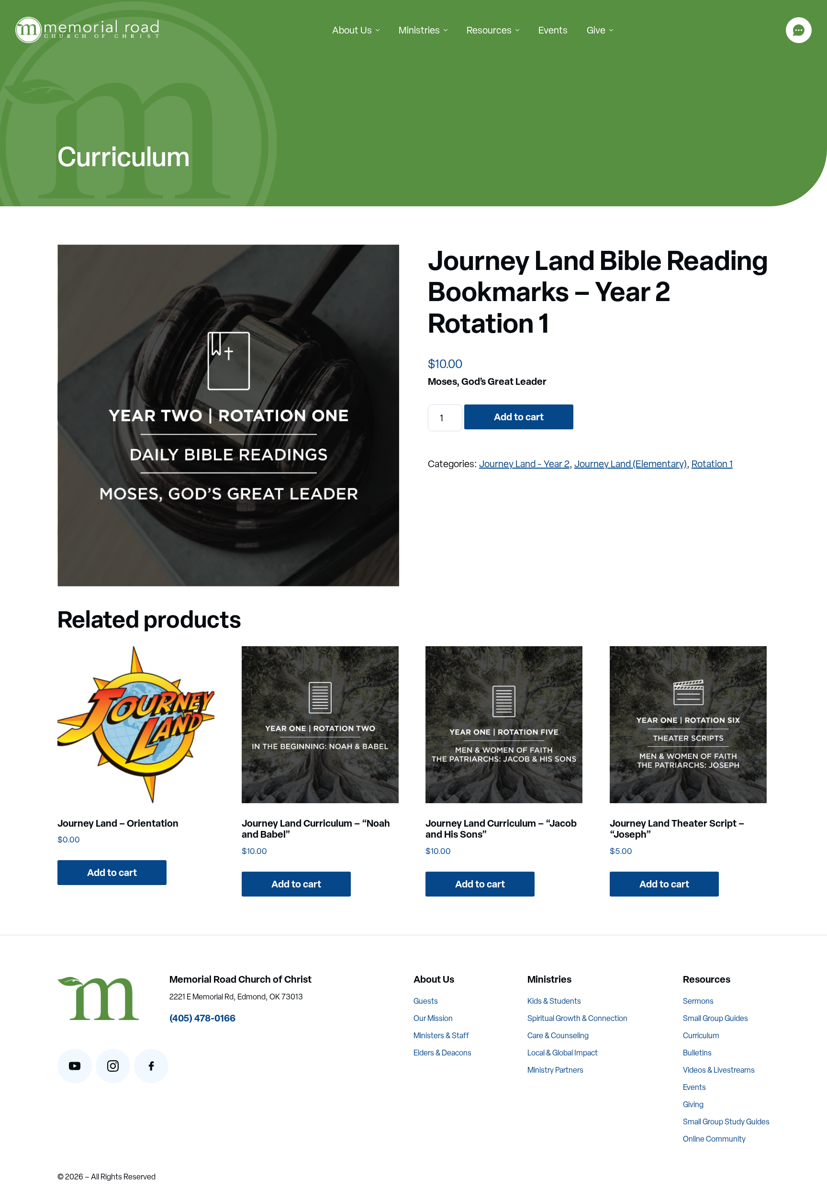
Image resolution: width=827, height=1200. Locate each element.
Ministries (419, 30)
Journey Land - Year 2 (524, 464)
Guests (426, 1001)
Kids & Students (554, 1001)
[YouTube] (74, 1066)
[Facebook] (151, 1066)
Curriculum (701, 1036)
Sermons (698, 1001)
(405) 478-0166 (202, 1017)
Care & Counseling (558, 1036)
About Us (352, 30)
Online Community (714, 1139)
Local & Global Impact (562, 1053)
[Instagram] (113, 1066)
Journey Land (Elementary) (630, 464)
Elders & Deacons (442, 1053)
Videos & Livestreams (719, 1070)
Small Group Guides (715, 1018)
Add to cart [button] (112, 872)
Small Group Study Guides (726, 1122)
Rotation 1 (712, 464)
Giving (693, 1104)
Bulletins (697, 1053)
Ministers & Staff (441, 1036)
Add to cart (519, 416)
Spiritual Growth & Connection (577, 1018)
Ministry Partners (555, 1070)
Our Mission (433, 1018)
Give (596, 30)
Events (553, 30)
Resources (489, 30)
